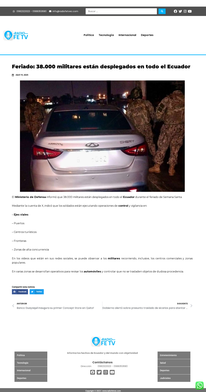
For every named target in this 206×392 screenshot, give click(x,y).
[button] (20, 291)
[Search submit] (162, 11)
